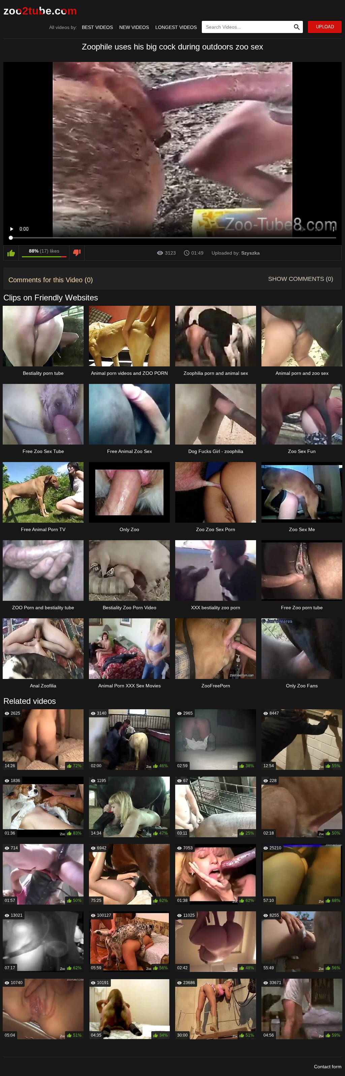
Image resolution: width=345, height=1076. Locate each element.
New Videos (134, 27)
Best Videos (97, 27)
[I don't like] (77, 253)
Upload (325, 26)
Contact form (328, 1066)
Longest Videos (176, 27)
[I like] (11, 253)
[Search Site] (297, 27)
